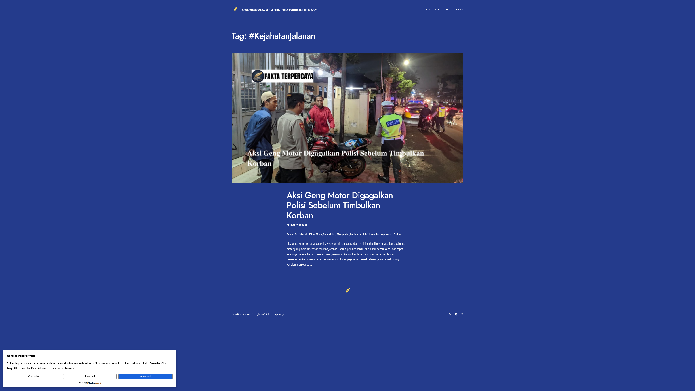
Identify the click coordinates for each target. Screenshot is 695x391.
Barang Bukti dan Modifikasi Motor (304, 234)
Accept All (145, 376)
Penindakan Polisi (359, 234)
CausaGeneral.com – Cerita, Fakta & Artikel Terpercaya (279, 9)
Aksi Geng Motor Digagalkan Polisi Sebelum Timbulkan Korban (340, 205)
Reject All (90, 376)
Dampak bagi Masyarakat (336, 234)
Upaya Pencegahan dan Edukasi (385, 234)
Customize (33, 376)
